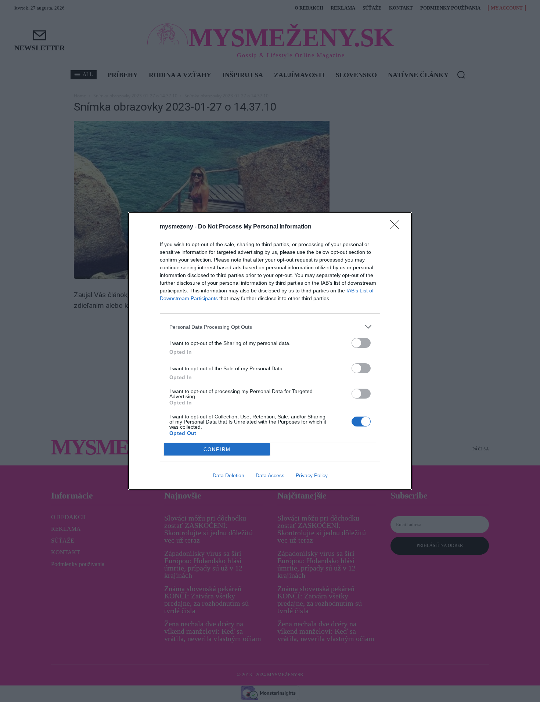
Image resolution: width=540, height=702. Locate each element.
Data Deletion (228, 475)
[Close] (397, 227)
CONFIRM (217, 449)
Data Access (270, 475)
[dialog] (270, 351)
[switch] (361, 343)
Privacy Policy (312, 475)
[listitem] (270, 327)
